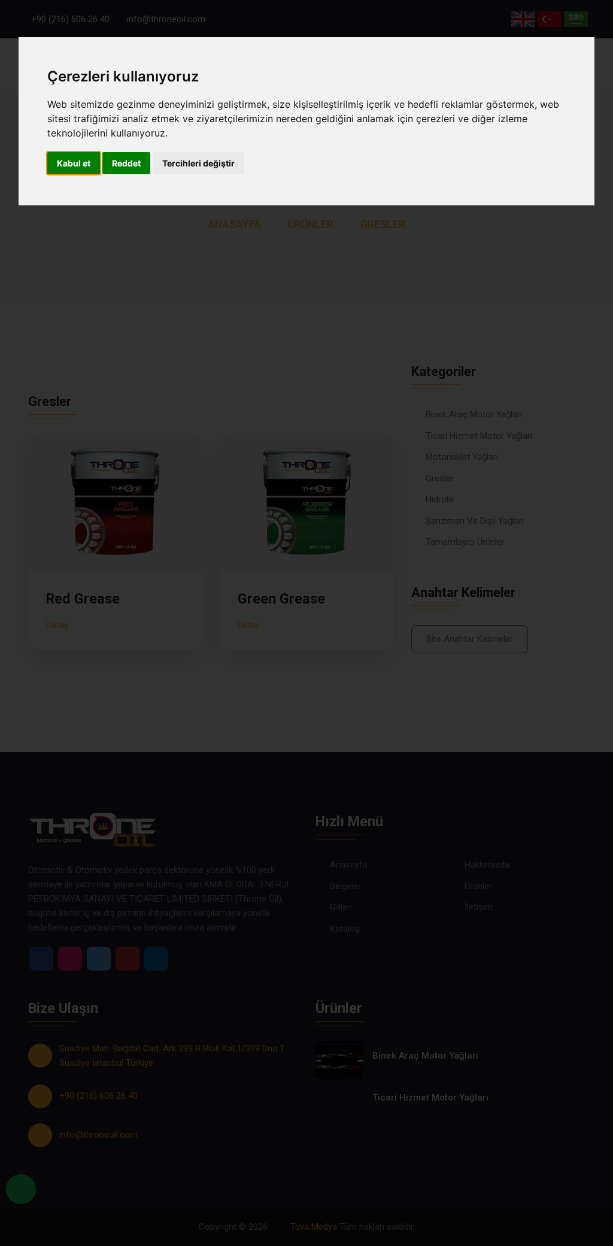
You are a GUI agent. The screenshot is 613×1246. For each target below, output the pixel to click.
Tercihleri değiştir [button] (198, 163)
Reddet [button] (126, 163)
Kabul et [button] (73, 163)
